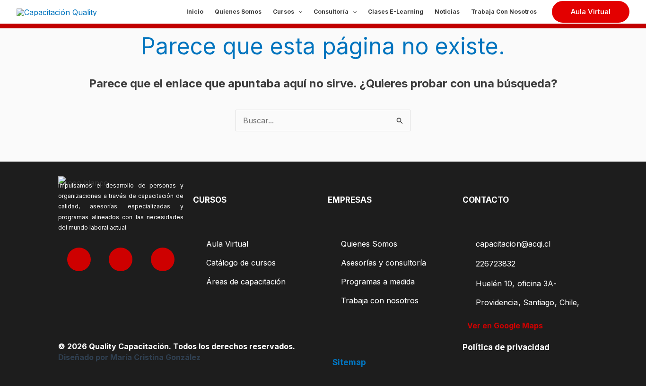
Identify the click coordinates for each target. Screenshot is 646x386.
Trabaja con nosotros (504, 11)
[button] (298, 12)
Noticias (447, 11)
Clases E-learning (395, 11)
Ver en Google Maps (505, 325)
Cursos (283, 11)
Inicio (194, 11)
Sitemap (349, 362)
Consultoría (331, 11)
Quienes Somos (238, 11)
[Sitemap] (337, 347)
